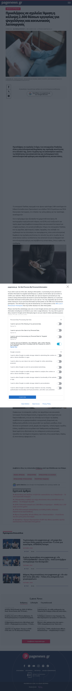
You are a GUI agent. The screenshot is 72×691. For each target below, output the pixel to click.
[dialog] (36, 345)
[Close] (68, 287)
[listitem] (36, 320)
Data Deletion (25, 404)
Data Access (36, 404)
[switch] (59, 324)
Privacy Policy (47, 404)
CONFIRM (22, 397)
